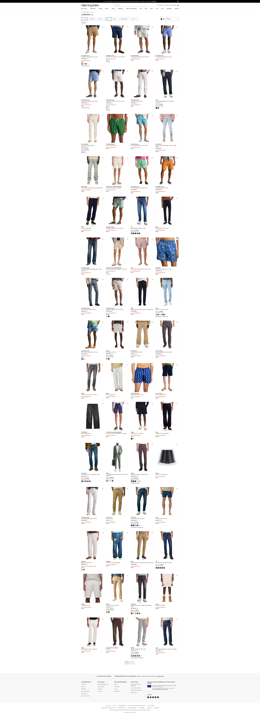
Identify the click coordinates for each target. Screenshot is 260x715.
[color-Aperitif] (86, 481)
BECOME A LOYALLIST (117, 1)
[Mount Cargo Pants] (92, 416)
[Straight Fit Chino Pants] (142, 84)
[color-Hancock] (137, 525)
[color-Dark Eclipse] (131, 438)
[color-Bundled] (135, 233)
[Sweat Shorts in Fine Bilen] (142, 416)
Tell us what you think (85, 695)
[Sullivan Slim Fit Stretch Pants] (92, 292)
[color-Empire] (139, 613)
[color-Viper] (133, 233)
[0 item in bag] (178, 5)
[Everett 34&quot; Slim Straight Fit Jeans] (167, 545)
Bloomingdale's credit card (103, 684)
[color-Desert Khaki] (107, 612)
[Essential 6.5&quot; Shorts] (117, 334)
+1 (140, 613)
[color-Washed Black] (108, 359)
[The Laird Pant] (117, 501)
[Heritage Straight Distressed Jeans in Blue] (92, 251)
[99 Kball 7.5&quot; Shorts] (167, 588)
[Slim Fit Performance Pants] (92, 128)
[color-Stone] (82, 152)
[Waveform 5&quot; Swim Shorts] (142, 377)
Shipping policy (84, 693)
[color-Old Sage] (135, 656)
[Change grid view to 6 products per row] (164, 19)
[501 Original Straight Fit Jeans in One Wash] (167, 631)
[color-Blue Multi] (82, 359)
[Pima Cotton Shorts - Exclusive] (117, 170)
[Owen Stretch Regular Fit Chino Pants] (167, 84)
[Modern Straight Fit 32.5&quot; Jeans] (142, 631)
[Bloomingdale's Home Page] (90, 5)
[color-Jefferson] (89, 481)
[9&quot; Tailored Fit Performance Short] (167, 39)
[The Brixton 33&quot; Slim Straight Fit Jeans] (92, 457)
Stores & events (134, 692)
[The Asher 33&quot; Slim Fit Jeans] (142, 501)
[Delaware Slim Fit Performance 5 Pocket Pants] (142, 292)
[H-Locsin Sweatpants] (92, 211)
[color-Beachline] (133, 656)
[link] (92, 60)
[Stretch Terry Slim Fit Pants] (117, 588)
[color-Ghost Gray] (135, 525)
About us (116, 684)
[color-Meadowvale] (137, 656)
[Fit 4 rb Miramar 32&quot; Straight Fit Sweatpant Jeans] (142, 588)
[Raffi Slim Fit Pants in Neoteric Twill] (142, 457)
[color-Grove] (131, 233)
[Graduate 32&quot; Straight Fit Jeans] (142, 211)
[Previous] (82, 39)
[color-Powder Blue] (110, 480)
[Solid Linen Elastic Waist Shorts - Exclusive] (117, 251)
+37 (141, 655)
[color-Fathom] (139, 233)
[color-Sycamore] (158, 108)
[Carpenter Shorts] (92, 588)
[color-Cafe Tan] (82, 64)
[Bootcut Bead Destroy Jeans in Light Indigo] (92, 170)
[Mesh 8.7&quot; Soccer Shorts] (167, 457)
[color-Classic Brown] (131, 481)
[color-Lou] (133, 613)
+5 (140, 481)
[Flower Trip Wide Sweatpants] (117, 545)
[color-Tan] (108, 480)
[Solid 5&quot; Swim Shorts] (117, 128)
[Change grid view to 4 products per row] (161, 19)
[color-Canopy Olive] (86, 64)
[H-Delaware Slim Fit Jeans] (167, 211)
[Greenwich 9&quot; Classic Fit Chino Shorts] (117, 39)
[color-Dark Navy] (133, 481)
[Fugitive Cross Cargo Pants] (167, 416)
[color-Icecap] (160, 314)
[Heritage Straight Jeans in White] (92, 501)
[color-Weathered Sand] (107, 359)
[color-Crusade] (156, 568)
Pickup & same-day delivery (136, 690)
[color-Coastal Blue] (156, 108)
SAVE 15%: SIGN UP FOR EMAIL (105, 676)
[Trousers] (117, 631)
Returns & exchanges (85, 691)
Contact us (83, 686)
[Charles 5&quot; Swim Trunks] (167, 501)
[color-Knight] (87, 481)
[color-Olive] (84, 569)
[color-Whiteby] (156, 314)
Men (88, 12)
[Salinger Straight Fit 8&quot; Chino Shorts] (117, 211)
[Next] (102, 39)
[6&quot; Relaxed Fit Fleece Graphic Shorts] (142, 39)
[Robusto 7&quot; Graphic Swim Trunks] (167, 251)
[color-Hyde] (131, 613)
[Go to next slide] (176, 1)
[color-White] (107, 108)
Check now (166, 689)
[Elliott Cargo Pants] (117, 377)
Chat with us (83, 684)
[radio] (82, 64)
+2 (140, 233)
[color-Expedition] (139, 656)
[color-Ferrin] (133, 525)
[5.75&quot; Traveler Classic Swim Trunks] (142, 128)
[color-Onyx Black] (108, 612)
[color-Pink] (108, 108)
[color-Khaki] (84, 152)
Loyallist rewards (101, 686)
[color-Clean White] (139, 525)
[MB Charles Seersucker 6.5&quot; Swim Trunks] (142, 251)
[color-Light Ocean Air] (133, 438)
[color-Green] (84, 64)
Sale (84, 12)
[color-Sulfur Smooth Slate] (162, 568)
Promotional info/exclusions (157, 689)
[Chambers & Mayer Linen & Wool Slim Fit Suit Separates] (117, 457)
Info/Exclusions (160, 676)
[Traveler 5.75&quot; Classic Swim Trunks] (92, 39)
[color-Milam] (158, 314)
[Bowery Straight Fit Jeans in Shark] (167, 334)
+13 (165, 314)
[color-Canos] (162, 314)
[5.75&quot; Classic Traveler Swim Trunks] (92, 334)
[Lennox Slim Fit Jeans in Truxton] (92, 377)
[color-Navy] (108, 316)
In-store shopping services (136, 687)
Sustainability (117, 691)
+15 (91, 481)
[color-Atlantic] (135, 613)
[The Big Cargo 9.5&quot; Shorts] (167, 170)
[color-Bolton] (158, 568)
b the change (116, 686)
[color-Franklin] (84, 481)
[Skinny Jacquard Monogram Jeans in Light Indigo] (167, 128)
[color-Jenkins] (164, 314)
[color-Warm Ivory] (137, 481)
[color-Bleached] (82, 569)
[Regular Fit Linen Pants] (92, 545)
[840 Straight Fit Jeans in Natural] (92, 631)
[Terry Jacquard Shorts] (167, 377)
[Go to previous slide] (82, 1)
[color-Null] (131, 656)
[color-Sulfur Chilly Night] (164, 568)
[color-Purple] (84, 359)
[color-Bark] (139, 481)
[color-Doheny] (82, 481)
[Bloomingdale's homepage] (82, 12)
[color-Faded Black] (137, 613)
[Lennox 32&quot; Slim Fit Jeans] (167, 292)
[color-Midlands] (137, 233)
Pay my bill (100, 691)
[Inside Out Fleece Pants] (142, 334)
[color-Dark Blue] (112, 480)
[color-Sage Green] (107, 480)
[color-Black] (135, 481)
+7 (140, 525)
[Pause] (178, 1)
